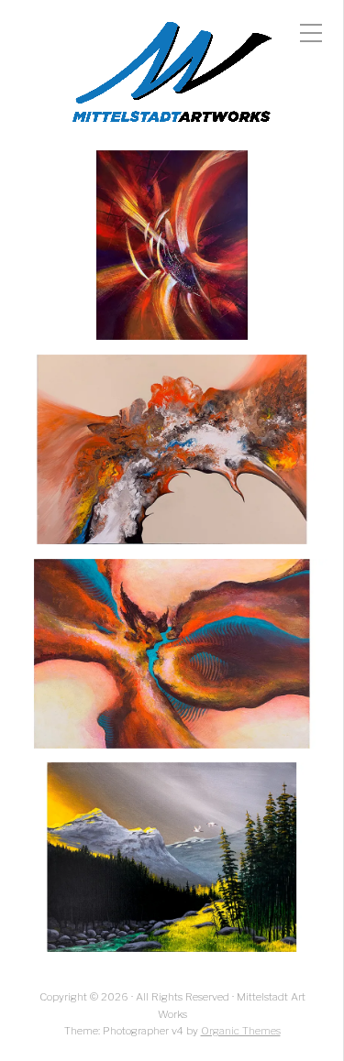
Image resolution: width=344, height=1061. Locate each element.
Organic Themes (241, 1030)
